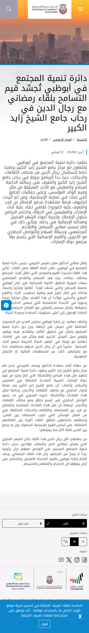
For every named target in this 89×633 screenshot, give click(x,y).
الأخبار (44, 140)
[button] (6, 305)
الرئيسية (82, 140)
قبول (44, 624)
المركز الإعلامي (62, 140)
